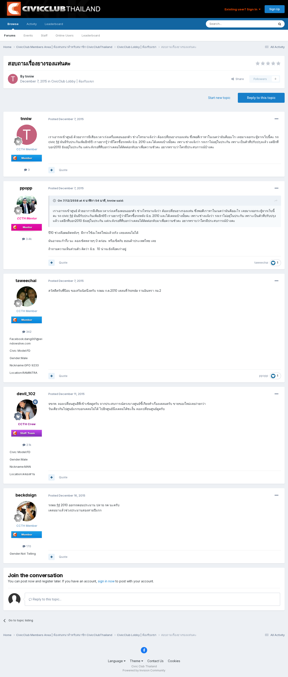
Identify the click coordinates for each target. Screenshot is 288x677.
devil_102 (26, 393)
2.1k (28, 445)
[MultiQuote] (51, 170)
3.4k (28, 239)
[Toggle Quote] (55, 200)
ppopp (26, 188)
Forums (10, 35)
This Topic (261, 23)
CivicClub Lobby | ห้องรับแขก (72, 81)
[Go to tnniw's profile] (13, 79)
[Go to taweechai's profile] (27, 296)
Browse (12, 24)
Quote (63, 170)
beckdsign (26, 495)
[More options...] (276, 119)
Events (28, 35)
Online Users (65, 35)
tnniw (29, 76)
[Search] (280, 23)
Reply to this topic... (46, 599)
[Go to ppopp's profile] (27, 204)
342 (28, 331)
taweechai (261, 262)
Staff (44, 35)
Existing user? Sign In (242, 9)
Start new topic (219, 98)
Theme (135, 661)
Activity (32, 24)
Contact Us (155, 661)
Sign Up (274, 9)
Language (116, 661)
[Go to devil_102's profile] (27, 409)
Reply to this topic (261, 98)
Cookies (174, 661)
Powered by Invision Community (144, 670)
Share (239, 79)
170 (28, 546)
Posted (66, 119)
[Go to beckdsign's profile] (27, 511)
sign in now (106, 581)
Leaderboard (91, 35)
